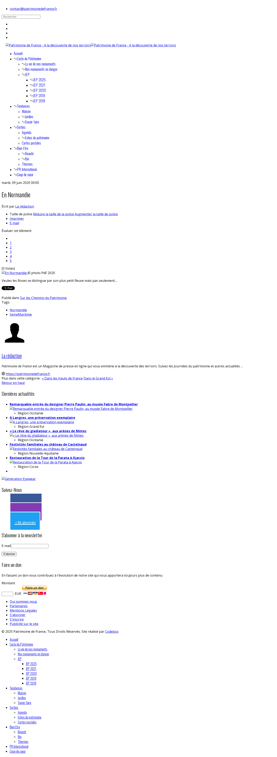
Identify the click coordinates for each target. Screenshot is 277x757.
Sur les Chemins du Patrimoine (43, 298)
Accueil (18, 53)
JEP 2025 (39, 79)
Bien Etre (22, 148)
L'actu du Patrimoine (29, 58)
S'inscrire (17, 619)
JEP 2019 (39, 95)
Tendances (23, 106)
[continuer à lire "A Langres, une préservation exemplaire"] (42, 422)
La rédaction (24, 206)
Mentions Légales (23, 610)
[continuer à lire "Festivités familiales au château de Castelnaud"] (46, 449)
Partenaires (19, 606)
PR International (27, 169)
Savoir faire (32, 121)
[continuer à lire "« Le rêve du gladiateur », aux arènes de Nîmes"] (47, 435)
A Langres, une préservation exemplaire (42, 417)
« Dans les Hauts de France (62, 378)
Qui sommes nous (23, 601)
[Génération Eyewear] (19, 479)
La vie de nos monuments (40, 63)
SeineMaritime (21, 314)
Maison (26, 111)
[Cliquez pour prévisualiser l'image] (15, 273)
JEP (27, 74)
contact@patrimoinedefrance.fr (33, 8)
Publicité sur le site (24, 624)
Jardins (29, 116)
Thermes (27, 164)
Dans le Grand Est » (98, 378)
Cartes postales (31, 143)
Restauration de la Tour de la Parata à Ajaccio (47, 458)
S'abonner (18, 615)
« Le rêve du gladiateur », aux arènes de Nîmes (48, 431)
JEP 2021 (39, 85)
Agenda (26, 132)
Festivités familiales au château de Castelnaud (48, 444)
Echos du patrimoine (37, 137)
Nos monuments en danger (41, 69)
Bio (27, 158)
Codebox (111, 631)
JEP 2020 (39, 90)
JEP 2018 (39, 100)
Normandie (18, 310)
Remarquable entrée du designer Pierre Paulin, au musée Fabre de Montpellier (74, 404)
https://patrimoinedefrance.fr (28, 374)
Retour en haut (13, 383)
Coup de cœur (25, 174)
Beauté (29, 153)
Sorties (21, 127)
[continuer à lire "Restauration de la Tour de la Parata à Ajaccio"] (46, 462)
